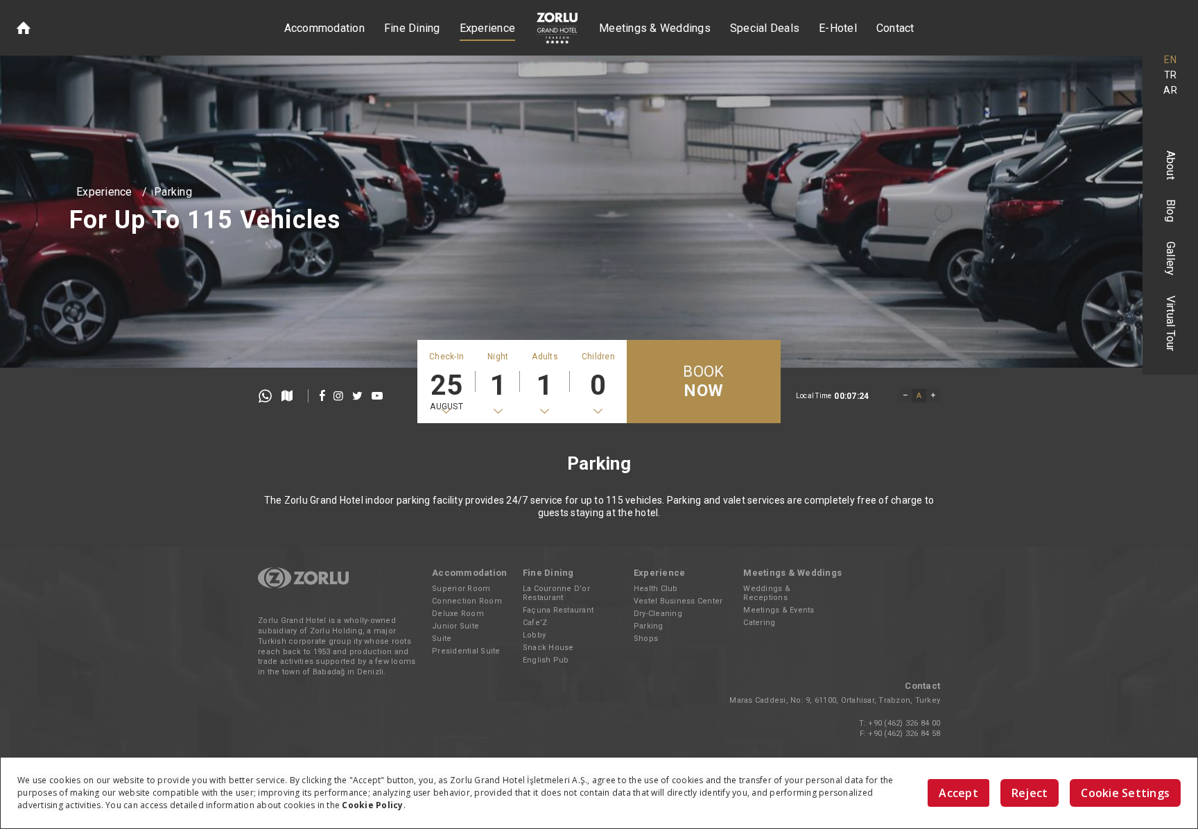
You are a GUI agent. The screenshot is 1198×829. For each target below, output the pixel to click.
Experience (488, 28)
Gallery (1170, 258)
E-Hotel (838, 28)
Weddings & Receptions (766, 593)
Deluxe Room (458, 613)
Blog (1170, 210)
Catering (759, 622)
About (1170, 165)
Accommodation (324, 28)
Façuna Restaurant (558, 610)
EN (1170, 59)
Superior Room (461, 588)
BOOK (703, 381)
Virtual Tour (1170, 324)
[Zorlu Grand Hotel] (557, 28)
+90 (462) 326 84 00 (904, 723)
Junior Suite (455, 626)
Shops (646, 638)
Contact (895, 28)
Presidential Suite (466, 651)
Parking (173, 191)
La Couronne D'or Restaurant (556, 593)
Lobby (534, 635)
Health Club (656, 588)
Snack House (548, 647)
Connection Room (467, 601)
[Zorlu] (303, 585)
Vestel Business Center (678, 601)
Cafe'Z (535, 622)
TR (1170, 74)
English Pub (546, 660)
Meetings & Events (778, 610)
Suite (441, 638)
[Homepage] (24, 27)
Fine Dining (412, 28)
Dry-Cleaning (658, 613)
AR (1170, 90)
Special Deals (764, 28)
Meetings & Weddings (655, 28)
